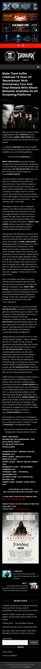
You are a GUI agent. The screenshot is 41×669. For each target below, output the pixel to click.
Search (33, 642)
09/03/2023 (8, 100)
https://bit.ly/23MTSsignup (14, 499)
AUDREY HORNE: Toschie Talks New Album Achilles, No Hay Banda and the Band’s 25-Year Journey (19, 616)
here (31, 157)
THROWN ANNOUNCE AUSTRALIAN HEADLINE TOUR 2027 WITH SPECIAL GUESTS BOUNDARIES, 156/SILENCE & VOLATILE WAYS (20, 608)
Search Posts (7, 639)
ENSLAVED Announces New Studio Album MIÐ (19, 627)
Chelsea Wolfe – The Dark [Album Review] (17, 623)
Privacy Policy (7, 652)
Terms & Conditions (9, 655)
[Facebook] (18, 45)
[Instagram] (23, 45)
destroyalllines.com (21, 509)
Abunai (28, 667)
